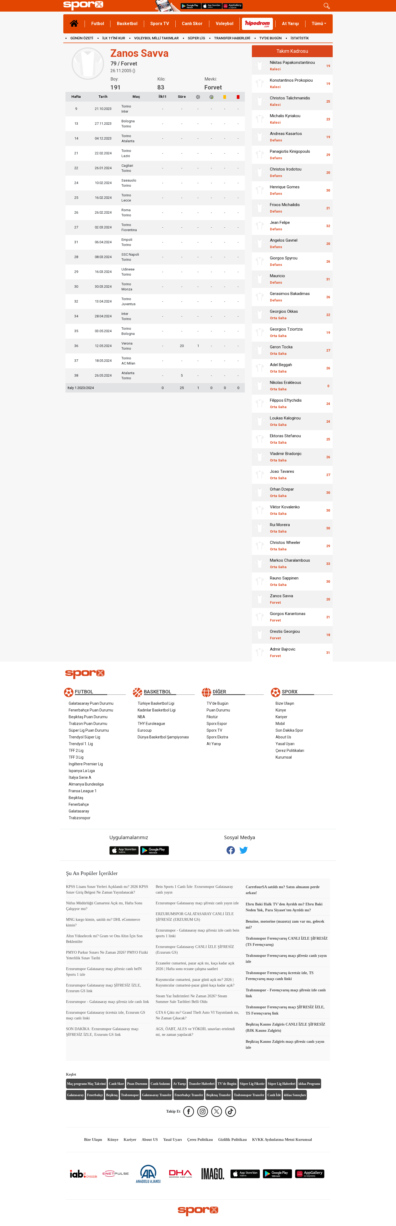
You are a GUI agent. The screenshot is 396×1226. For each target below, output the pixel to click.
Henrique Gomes (285, 190)
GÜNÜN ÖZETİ (81, 38)
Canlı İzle (274, 1095)
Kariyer (281, 717)
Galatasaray (79, 811)
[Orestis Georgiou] (260, 635)
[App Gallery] (310, 1173)
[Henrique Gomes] (260, 190)
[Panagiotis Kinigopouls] (260, 154)
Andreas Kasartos (286, 136)
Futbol (97, 23)
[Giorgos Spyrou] (260, 261)
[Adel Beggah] (260, 368)
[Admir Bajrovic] (260, 652)
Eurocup (145, 730)
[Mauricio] (260, 279)
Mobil (280, 723)
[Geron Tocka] (260, 350)
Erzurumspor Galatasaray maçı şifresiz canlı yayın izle (197, 903)
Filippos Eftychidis (286, 403)
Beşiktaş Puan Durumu (88, 717)
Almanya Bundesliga (86, 784)
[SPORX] (198, 1211)
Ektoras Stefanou (285, 438)
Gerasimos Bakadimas (290, 296)
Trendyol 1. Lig (81, 744)
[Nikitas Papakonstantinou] (260, 66)
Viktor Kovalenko (285, 510)
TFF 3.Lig (76, 757)
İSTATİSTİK (300, 38)
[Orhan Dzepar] (260, 492)
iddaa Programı (309, 1084)
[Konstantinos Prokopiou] (260, 83)
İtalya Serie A (80, 777)
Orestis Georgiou (285, 634)
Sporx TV (159, 23)
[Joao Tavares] (260, 475)
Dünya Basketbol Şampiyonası (163, 737)
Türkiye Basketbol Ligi (156, 703)
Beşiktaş (76, 798)
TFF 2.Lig (76, 750)
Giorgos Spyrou (283, 261)
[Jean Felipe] (260, 226)
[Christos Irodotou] (260, 172)
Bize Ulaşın (285, 703)
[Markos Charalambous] (260, 563)
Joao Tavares (282, 474)
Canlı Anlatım (160, 1084)
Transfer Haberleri (201, 1084)
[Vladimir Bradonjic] (260, 457)
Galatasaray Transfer (156, 1095)
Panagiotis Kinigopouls (290, 154)
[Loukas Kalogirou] (260, 421)
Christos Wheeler (285, 545)
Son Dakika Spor (289, 730)
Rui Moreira (280, 527)
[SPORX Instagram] (203, 1111)
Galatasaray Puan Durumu (91, 703)
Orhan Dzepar (282, 492)
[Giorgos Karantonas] (260, 617)
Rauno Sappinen (284, 581)
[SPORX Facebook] (188, 1111)
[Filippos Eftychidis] (260, 403)
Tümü (317, 23)
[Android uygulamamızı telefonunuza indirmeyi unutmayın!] (190, 5)
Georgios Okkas (284, 314)
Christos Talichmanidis (290, 101)
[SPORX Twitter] (217, 1111)
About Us (283, 737)
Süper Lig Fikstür (252, 1084)
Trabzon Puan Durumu (88, 723)
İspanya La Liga (82, 771)
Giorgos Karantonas (287, 616)
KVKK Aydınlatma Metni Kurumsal (282, 1140)
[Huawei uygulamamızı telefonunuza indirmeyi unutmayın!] (232, 5)
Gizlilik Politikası (232, 1140)
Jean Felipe (280, 225)
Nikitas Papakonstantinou (292, 65)
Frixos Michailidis (285, 207)
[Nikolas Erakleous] (260, 386)
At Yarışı (290, 23)
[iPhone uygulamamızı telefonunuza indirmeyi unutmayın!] (211, 5)
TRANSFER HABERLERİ (232, 38)
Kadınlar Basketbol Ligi (157, 710)
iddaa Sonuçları (295, 1095)
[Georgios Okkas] (260, 314)
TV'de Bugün (217, 703)
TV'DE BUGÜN (270, 38)
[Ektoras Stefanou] (260, 439)
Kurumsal (284, 757)
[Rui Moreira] (260, 528)
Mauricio (277, 278)
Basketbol (127, 23)
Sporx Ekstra (217, 737)
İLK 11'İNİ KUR (113, 38)
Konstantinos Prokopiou (291, 83)
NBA (141, 717)
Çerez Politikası (200, 1140)
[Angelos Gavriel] (260, 243)
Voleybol (224, 23)
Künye (281, 710)
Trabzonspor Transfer (249, 1095)
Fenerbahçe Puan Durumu (91, 710)
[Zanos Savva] (260, 599)
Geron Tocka (281, 350)
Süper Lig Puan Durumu (89, 730)
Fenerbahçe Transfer (189, 1095)
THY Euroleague (151, 723)
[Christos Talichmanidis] (260, 101)
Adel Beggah (281, 367)
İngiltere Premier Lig (86, 764)
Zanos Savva (281, 599)
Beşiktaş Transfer (218, 1095)
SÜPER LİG (196, 38)
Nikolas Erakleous (285, 385)
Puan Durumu (218, 710)
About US (150, 1140)
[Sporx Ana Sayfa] (108, 6)
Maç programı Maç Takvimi (86, 1084)
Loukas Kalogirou (285, 421)
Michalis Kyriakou (285, 118)
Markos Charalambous (290, 563)
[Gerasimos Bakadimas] (260, 297)
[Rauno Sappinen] (260, 581)
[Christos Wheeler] (260, 546)
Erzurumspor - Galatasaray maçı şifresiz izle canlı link (107, 1002)
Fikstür (212, 717)
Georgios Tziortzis (286, 332)
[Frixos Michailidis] (260, 208)
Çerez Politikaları (290, 750)
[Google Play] (277, 1173)
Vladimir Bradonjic (286, 456)
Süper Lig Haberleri (281, 1084)
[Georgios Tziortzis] (260, 332)
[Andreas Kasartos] (260, 137)
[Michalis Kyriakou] (260, 119)
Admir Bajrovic (283, 652)
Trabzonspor (80, 818)
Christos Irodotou (285, 172)
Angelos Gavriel (283, 243)
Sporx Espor (217, 723)
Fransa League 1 (83, 791)
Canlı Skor (192, 23)
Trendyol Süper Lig (84, 737)
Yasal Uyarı (285, 744)
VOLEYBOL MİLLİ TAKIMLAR (156, 38)
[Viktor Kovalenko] (260, 510)
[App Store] (245, 1173)
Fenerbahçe (79, 804)
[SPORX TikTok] (231, 1111)
